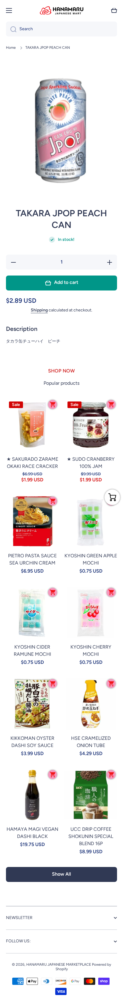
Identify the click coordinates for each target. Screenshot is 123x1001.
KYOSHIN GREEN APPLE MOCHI (90, 559)
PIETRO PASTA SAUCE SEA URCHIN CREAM (32, 559)
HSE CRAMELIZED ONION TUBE (91, 741)
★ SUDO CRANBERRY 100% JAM (91, 462)
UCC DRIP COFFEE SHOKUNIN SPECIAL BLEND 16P (90, 836)
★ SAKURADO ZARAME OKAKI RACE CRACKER (32, 462)
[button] (114, 10)
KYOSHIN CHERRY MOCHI (90, 650)
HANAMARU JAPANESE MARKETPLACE (58, 964)
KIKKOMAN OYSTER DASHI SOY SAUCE (32, 741)
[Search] (11, 29)
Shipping (39, 310)
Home (11, 47)
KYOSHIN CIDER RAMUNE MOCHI (32, 650)
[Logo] (61, 10)
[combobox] (61, 29)
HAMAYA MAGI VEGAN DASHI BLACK (32, 832)
